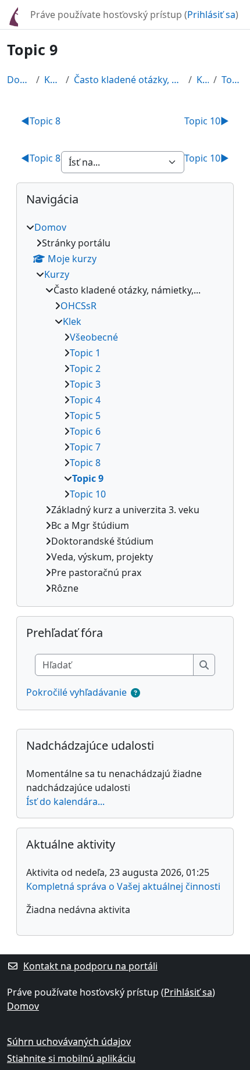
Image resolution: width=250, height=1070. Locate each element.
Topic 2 (85, 368)
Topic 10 (206, 120)
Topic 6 (85, 431)
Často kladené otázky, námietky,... (129, 79)
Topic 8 (40, 120)
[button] (135, 692)
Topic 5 (85, 415)
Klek (203, 79)
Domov (19, 79)
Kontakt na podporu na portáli (90, 966)
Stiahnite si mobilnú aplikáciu (71, 1058)
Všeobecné (94, 337)
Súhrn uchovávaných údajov (69, 1041)
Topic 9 (232, 79)
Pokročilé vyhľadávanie (76, 692)
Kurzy (52, 79)
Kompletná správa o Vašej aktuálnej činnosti (123, 886)
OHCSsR (78, 305)
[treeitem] (125, 407)
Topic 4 (85, 399)
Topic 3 (85, 384)
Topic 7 (85, 447)
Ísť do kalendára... (65, 801)
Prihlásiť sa (211, 14)
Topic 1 (85, 352)
